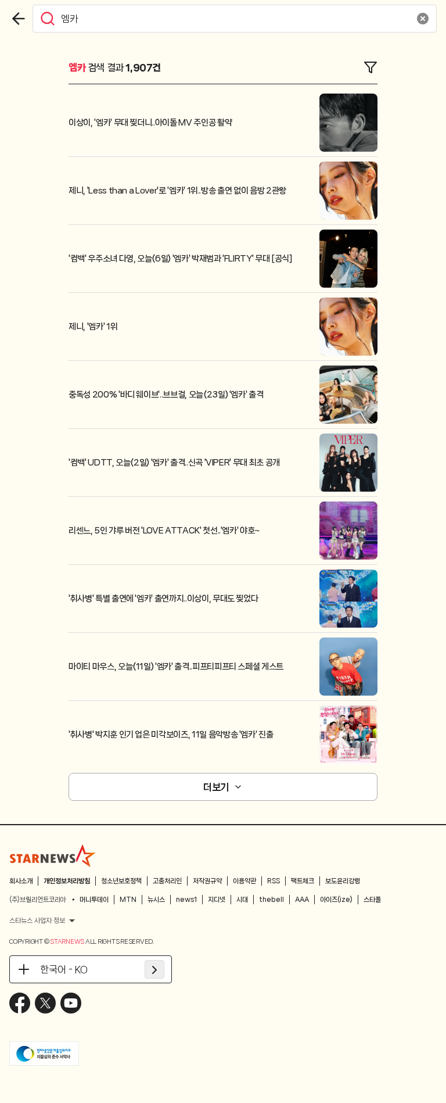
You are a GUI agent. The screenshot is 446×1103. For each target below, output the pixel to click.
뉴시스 (156, 899)
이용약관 (244, 881)
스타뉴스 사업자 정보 (37, 920)
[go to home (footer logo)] (52, 855)
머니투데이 (94, 899)
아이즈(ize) (336, 899)
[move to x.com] (45, 1003)
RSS (273, 881)
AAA (302, 899)
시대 (242, 899)
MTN (128, 899)
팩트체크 (302, 881)
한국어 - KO (64, 969)
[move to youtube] (70, 1003)
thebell (271, 899)
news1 (186, 899)
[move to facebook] (19, 1003)
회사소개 (21, 881)
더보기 (216, 787)
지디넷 (216, 899)
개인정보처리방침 (67, 881)
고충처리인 (167, 881)
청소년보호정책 (121, 881)
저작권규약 (207, 881)
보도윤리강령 (342, 881)
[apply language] (154, 969)
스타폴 (372, 899)
